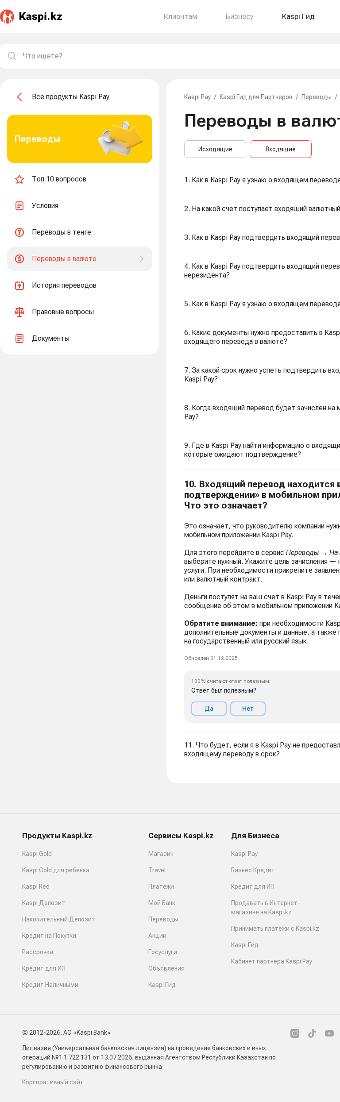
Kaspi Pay (197, 96)
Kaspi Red (36, 886)
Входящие (281, 149)
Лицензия (36, 1048)
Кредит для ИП (44, 968)
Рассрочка (37, 952)
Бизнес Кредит (253, 870)
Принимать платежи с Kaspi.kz (275, 928)
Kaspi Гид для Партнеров (256, 96)
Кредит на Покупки (49, 935)
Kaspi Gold (37, 853)
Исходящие (215, 149)
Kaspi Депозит (43, 902)
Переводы (316, 96)
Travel (157, 870)
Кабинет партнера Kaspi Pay (271, 961)
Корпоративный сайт (53, 1082)
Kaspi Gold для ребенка (55, 870)
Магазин (161, 853)
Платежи (161, 886)
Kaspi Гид (162, 984)
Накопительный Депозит (58, 919)
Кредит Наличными (50, 984)
